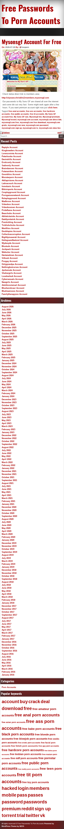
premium (11, 808)
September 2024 (9, 372)
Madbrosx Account (11, 201)
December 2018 (9, 570)
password (12, 801)
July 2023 (6, 414)
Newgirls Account (10, 282)
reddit (27, 808)
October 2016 (8, 648)
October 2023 (8, 405)
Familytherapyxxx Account (14, 294)
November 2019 (9, 546)
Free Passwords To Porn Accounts (31, 14)
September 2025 (9, 336)
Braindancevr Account (12, 168)
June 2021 (6, 489)
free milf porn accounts (24, 758)
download (12, 708)
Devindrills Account (11, 159)
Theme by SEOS (17, 826)
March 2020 (7, 534)
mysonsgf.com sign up (12, 128)
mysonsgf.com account (27, 120)
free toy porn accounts (35, 782)
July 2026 (6, 309)
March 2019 (7, 561)
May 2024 (6, 384)
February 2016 (8, 672)
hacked (9, 788)
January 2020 (8, 540)
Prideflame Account (11, 210)
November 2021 (9, 474)
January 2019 (8, 567)
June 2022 (6, 453)
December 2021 (9, 471)
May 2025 (6, 348)
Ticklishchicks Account (13, 225)
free (28, 708)
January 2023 (8, 432)
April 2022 (6, 459)
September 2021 (9, 480)
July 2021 (6, 486)
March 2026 (7, 321)
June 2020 (6, 525)
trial (21, 815)
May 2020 (6, 528)
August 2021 (8, 483)
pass (22, 794)
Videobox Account (10, 204)
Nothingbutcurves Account (14, 267)
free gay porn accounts (49, 746)
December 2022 (9, 435)
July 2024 (6, 378)
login (23, 788)
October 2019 (8, 549)
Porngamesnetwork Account (15, 195)
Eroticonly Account (11, 162)
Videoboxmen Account (13, 207)
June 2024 (6, 381)
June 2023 (6, 417)
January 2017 (8, 639)
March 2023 (7, 426)
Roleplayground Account (14, 198)
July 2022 (6, 450)
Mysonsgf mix (35, 117)
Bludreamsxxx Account (13, 291)
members (39, 788)
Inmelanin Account (11, 186)
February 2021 (8, 501)
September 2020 (9, 516)
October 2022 (8, 441)
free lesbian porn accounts (25, 754)
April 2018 (6, 594)
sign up (43, 808)
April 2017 (6, 630)
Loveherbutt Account (12, 276)
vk (42, 815)
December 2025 (9, 327)
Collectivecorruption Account (16, 234)
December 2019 (9, 543)
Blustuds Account (10, 246)
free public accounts (20, 114)
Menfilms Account (10, 228)
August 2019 (8, 555)
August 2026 (8, 306)
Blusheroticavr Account (13, 288)
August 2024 (8, 375)
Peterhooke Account (11, 156)
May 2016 (6, 663)
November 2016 (9, 645)
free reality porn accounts (28, 769)
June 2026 (6, 312)
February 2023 (8, 429)
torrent (9, 815)
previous (5, 132)
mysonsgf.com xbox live (50, 128)
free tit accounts (37, 114)
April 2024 (6, 387)
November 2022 (9, 438)
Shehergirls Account (11, 273)
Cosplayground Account (13, 192)
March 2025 (7, 354)
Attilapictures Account (12, 180)
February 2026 (8, 324)
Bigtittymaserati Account (13, 237)
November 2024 (9, 366)
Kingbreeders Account (12, 150)
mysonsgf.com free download (33, 122)
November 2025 (9, 330)
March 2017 (7, 633)
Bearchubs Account (11, 213)
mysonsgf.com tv (30, 128)
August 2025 (8, 339)
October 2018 (8, 576)
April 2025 (6, 351)
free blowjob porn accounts (30, 738)
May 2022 (6, 456)
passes (35, 794)
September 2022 (9, 444)
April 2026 (6, 318)
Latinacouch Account (12, 183)
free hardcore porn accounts (23, 750)
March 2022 (7, 462)
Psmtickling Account (12, 222)
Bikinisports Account (12, 189)
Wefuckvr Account (10, 252)
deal (45, 701)
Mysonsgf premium (51, 117)
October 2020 (8, 513)
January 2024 (8, 396)
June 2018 (6, 588)
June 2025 (6, 345)
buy (24, 701)
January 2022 (8, 468)
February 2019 (8, 564)
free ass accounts (34, 111)
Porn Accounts (9, 687)
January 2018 (8, 603)
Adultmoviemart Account (14, 285)
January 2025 (8, 360)
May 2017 (6, 627)
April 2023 (6, 423)
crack (34, 701)
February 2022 (8, 465)
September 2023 (9, 408)
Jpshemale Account (11, 270)
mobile (9, 794)
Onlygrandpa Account (12, 264)
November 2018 (9, 573)
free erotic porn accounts (29, 743)
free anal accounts (17, 111)
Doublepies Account (11, 231)
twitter (32, 815)
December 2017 (9, 606)
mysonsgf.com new (16, 125)
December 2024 (9, 363)
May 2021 (6, 492)
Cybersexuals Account (12, 279)
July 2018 (6, 585)
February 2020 (8, 537)
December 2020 (9, 507)
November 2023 (9, 402)
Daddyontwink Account (13, 219)
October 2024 (8, 369)
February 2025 (8, 357)
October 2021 (8, 477)
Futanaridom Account (12, 171)
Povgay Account (9, 261)
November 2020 (9, 510)
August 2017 (8, 618)
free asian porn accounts (13, 722)
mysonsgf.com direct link (50, 120)
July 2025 (6, 342)
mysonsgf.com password (37, 125)
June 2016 (6, 660)
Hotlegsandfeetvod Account (15, 240)
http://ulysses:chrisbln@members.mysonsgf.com (25, 98)
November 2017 (9, 609)
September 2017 (9, 615)
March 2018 (7, 597)
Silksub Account (10, 258)
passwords (35, 801)
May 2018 (6, 591)
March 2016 (7, 669)
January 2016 (8, 675)
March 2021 (7, 498)
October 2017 (8, 612)
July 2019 (6, 558)
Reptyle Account (9, 147)
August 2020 (8, 519)
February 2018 (8, 600)
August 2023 (8, 411)
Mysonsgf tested (9, 120)
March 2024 (7, 390)
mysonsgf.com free (10, 122)
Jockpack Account (10, 249)
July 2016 (6, 657)
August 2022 (8, 447)
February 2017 (8, 636)
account (10, 701)
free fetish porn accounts (24, 746)
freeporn (25, 47)
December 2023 (9, 399)
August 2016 (8, 654)
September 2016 (9, 651)
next (60, 132)
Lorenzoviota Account (12, 153)
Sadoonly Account (10, 165)
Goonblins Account (11, 174)
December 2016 (9, 642)
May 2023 (6, 420)
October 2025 (8, 333)
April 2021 (6, 495)
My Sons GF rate (21, 117)
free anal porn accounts (37, 715)
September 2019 (9, 552)
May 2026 (6, 315)
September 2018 (9, 579)
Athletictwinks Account (13, 216)
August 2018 (8, 582)
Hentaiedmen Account (12, 255)
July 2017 (6, 621)
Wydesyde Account (11, 243)
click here (52, 107)
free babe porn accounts (38, 728)
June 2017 (6, 624)
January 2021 (8, 504)
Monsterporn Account (12, 177)
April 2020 (6, 531)
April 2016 (6, 666)
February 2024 (8, 393)
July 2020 (6, 522)
